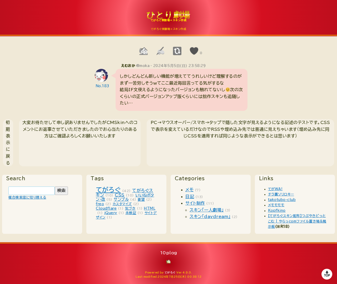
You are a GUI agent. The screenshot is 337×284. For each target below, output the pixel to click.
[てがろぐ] (160, 51)
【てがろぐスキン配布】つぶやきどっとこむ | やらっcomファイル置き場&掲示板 (297, 221)
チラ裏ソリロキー (281, 194)
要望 (141, 199)
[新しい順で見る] (176, 51)
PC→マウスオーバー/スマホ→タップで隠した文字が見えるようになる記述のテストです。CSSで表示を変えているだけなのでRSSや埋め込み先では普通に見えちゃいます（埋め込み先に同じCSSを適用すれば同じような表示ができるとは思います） (240, 129)
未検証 (131, 213)
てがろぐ (108, 190)
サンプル (121, 199)
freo (100, 204)
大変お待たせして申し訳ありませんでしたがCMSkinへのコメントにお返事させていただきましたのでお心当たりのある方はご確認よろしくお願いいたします (80, 129)
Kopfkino (277, 210)
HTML (149, 208)
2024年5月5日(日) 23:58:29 (179, 66)
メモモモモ (276, 205)
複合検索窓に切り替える (27, 197)
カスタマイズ (122, 204)
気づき (130, 208)
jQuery (110, 213)
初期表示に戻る (8, 142)
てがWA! (275, 189)
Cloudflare (106, 208)
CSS (120, 195)
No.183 (102, 86)
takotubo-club (282, 200)
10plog (168, 18)
